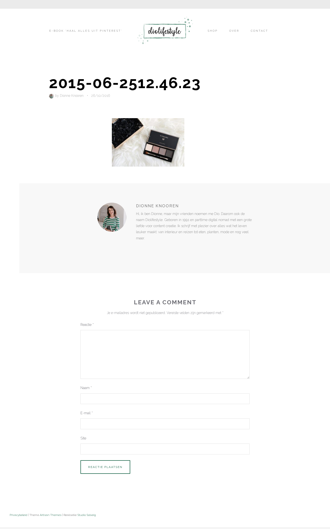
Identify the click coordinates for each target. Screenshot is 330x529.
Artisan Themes (50, 515)
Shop (213, 30)
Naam (86, 388)
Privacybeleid (18, 515)
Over (234, 30)
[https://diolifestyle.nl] (139, 248)
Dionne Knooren (72, 96)
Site (83, 438)
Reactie (87, 324)
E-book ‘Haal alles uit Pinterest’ (85, 30)
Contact (259, 30)
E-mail (86, 413)
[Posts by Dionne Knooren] (52, 96)
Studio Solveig (86, 515)
